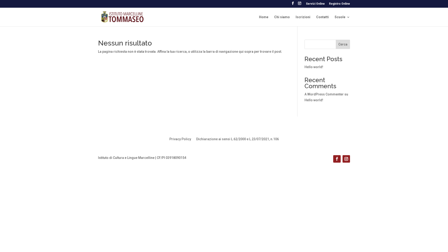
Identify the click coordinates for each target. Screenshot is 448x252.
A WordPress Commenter (324, 94)
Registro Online (339, 3)
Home (263, 17)
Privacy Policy (180, 139)
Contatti (322, 17)
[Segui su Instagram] (346, 159)
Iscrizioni (303, 17)
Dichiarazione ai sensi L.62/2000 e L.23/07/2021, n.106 (237, 139)
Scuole (340, 17)
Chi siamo (282, 17)
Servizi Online (315, 3)
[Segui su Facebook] (337, 159)
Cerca (342, 44)
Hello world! (313, 67)
